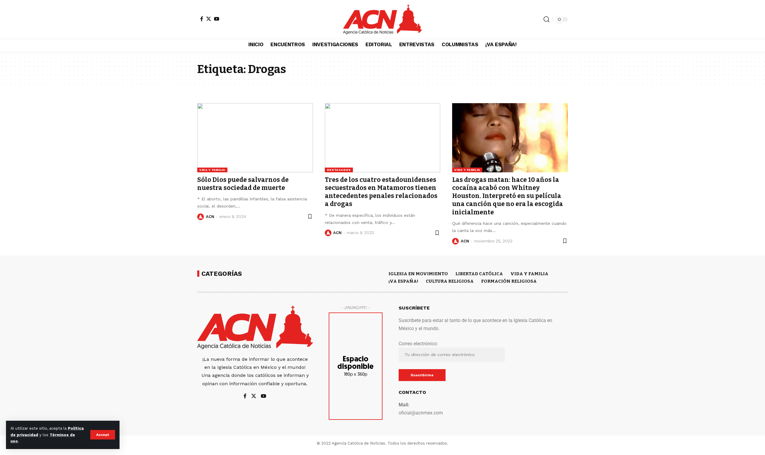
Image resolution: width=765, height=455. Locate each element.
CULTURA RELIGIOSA (450, 281)
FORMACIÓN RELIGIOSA (509, 281)
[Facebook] (202, 18)
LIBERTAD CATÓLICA (479, 273)
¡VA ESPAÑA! (403, 281)
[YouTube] (216, 18)
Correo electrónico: (418, 343)
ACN (210, 216)
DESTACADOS (339, 169)
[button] (102, 434)
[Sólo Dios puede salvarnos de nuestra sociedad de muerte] (255, 137)
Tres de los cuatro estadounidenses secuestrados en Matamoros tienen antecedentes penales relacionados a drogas (381, 192)
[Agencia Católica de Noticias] (382, 19)
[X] (208, 18)
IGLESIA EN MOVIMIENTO (418, 273)
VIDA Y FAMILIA (212, 169)
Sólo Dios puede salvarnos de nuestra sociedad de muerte (243, 184)
